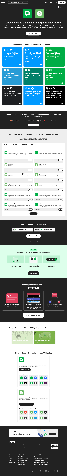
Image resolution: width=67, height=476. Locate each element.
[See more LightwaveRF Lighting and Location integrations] (33, 412)
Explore (46, 2)
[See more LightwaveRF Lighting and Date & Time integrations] (23, 417)
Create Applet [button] (33, 236)
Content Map (11, 456)
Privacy (31, 471)
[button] (33, 273)
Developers (11, 471)
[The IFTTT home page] (3, 2)
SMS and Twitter (21, 456)
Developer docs (12, 462)
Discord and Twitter (21, 464)
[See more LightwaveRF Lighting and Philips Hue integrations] (43, 417)
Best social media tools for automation (41, 464)
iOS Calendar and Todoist (22, 460)
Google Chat (12, 22)
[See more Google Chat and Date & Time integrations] (33, 383)
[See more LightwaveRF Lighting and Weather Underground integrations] (43, 412)
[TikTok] (54, 471)
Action (10, 153)
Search (10, 458)
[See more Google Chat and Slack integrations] (43, 383)
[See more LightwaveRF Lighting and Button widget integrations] (23, 412)
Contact (27, 471)
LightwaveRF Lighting (35, 22)
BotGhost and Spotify (22, 454)
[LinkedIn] (43, 471)
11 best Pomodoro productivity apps (41, 458)
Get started (61, 2)
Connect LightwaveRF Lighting (26, 404)
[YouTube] (49, 471)
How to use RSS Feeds (38, 454)
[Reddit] (57, 471)
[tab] (5, 145)
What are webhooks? (38, 456)
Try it (30, 169)
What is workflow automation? (39, 452)
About (35, 471)
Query (10, 175)
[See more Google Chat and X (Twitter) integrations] (23, 383)
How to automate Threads (39, 460)
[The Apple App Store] (54, 445)
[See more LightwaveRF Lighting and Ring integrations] (33, 417)
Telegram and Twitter (21, 462)
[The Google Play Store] (54, 448)
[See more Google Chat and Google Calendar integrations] (33, 377)
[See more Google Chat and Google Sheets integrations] (23, 377)
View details (7, 169)
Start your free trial (33, 315)
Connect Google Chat (25, 369)
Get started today (33, 33)
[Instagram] (46, 471)
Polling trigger (42, 175)
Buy (19, 400)
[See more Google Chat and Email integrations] (43, 377)
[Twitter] (51, 471)
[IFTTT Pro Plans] (22, 174)
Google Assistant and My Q (23, 452)
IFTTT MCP (11, 452)
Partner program (22, 471)
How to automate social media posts (41, 462)
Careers (15, 471)
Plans (51, 2)
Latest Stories (37, 444)
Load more (33, 213)
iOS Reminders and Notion (23, 458)
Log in (55, 2)
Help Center (11, 454)
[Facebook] (40, 471)
